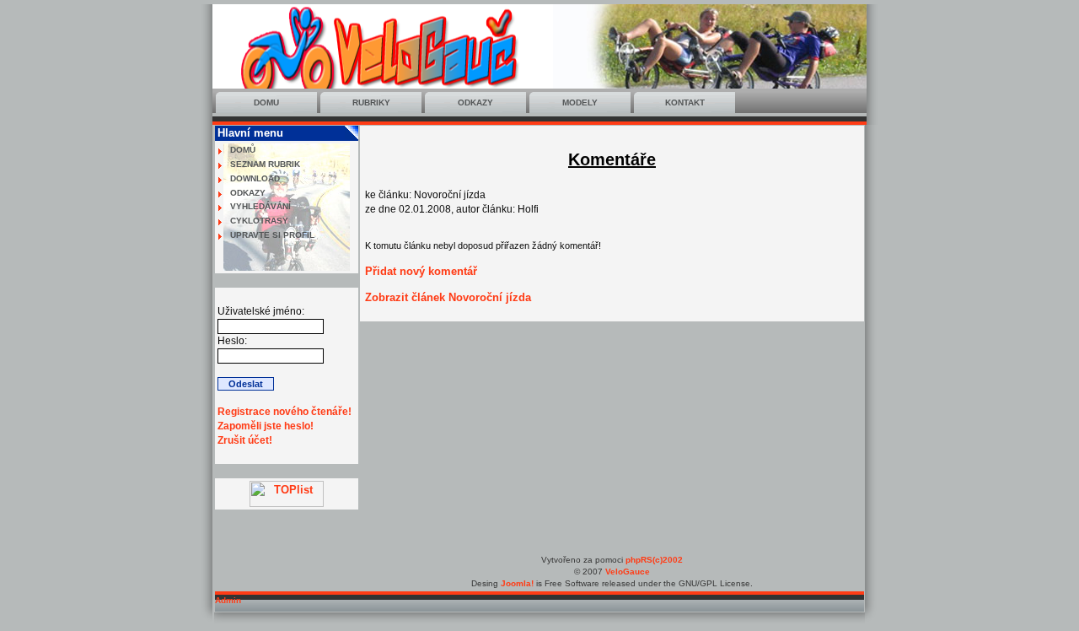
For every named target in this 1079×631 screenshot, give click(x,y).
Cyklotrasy (259, 220)
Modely (580, 102)
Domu (266, 102)
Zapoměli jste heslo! (265, 426)
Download (255, 178)
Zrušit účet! (244, 440)
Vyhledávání (260, 206)
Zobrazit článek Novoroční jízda (448, 297)
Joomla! (517, 583)
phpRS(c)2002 (654, 559)
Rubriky (371, 102)
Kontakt (685, 102)
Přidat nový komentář (421, 271)
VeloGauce (627, 571)
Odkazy (475, 102)
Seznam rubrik (265, 164)
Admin (228, 600)
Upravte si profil (272, 235)
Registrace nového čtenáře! (284, 412)
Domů (242, 149)
